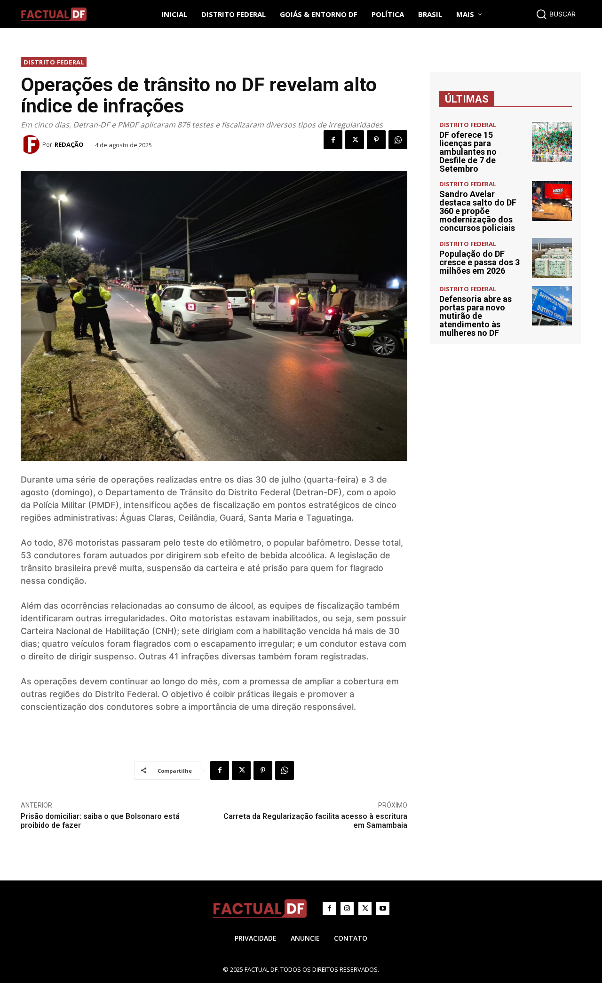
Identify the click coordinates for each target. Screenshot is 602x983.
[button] (556, 14)
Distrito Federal (54, 62)
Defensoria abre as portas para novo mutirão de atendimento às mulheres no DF (475, 316)
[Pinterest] (376, 139)
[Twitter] (354, 139)
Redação (69, 144)
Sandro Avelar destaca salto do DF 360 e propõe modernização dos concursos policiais (477, 211)
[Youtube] (382, 908)
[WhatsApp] (397, 139)
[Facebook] (333, 139)
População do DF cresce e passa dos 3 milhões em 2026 (479, 262)
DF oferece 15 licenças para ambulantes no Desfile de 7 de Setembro (468, 152)
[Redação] (31, 144)
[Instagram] (347, 908)
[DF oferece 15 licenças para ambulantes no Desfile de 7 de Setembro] (552, 142)
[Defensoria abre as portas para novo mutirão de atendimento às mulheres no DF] (552, 306)
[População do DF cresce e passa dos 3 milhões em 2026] (552, 258)
